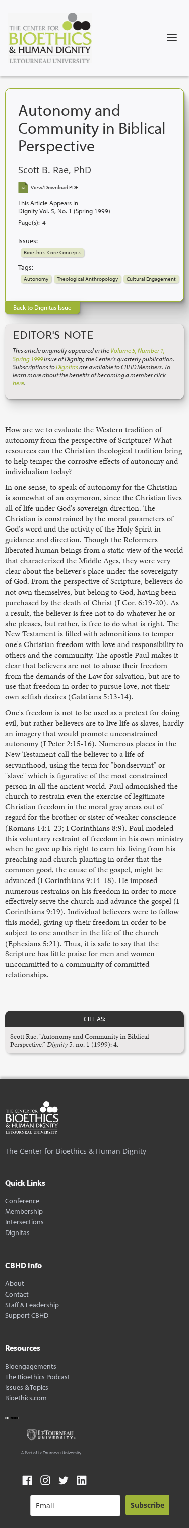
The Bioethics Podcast (37, 1377)
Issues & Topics (26, 1387)
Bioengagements (30, 1366)
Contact (17, 1294)
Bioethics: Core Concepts (52, 252)
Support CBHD (26, 1315)
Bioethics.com (26, 1398)
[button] (172, 37)
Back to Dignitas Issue (42, 307)
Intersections (24, 1222)
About (14, 1283)
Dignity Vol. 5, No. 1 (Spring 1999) (64, 211)
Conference (22, 1201)
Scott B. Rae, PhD (54, 170)
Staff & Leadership (32, 1305)
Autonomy (36, 278)
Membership (24, 1211)
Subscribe (147, 1505)
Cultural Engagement (151, 278)
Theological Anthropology (87, 278)
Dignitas (17, 1232)
